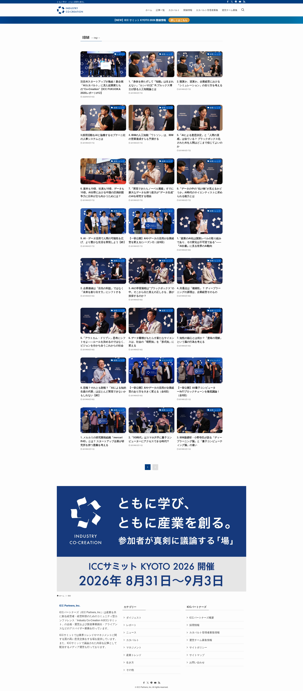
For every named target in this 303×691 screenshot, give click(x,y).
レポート (131, 625)
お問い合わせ (197, 662)
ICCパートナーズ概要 (201, 617)
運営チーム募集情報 (200, 640)
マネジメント (133, 647)
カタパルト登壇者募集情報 (204, 632)
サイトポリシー (198, 647)
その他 (130, 670)
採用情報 (194, 625)
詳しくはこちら (179, 20)
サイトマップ (197, 655)
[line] (236, 1)
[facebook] (228, 1)
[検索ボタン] (242, 9)
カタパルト (132, 640)
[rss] (244, 1)
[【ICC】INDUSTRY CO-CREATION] (70, 10)
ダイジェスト (133, 617)
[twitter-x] (232, 1)
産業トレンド (133, 655)
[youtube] (240, 1)
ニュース (131, 632)
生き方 (130, 662)
